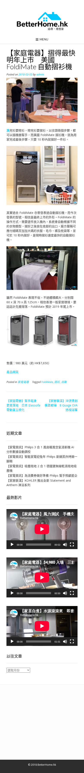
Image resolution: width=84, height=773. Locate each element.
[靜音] (65, 544)
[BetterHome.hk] (42, 21)
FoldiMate (47, 382)
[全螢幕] (72, 544)
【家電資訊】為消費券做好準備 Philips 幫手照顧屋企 (41, 475)
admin (40, 74)
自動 (64, 382)
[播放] (12, 544)
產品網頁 (12, 372)
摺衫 (57, 382)
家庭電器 (23, 382)
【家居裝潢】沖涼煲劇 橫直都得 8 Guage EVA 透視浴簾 (63, 405)
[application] (42, 529)
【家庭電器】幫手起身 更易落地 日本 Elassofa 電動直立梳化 (23, 405)
